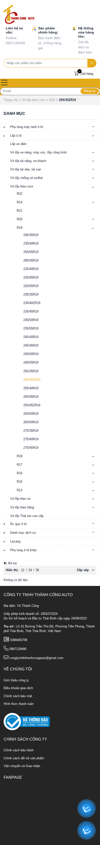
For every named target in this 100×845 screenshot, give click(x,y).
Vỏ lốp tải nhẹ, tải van (25, 169)
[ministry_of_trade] (27, 721)
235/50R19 (30, 320)
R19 (52, 100)
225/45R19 (30, 277)
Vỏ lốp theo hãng (22, 507)
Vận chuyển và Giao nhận (22, 766)
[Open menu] (4, 83)
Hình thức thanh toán (18, 704)
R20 (19, 219)
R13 (19, 490)
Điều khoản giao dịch (18, 688)
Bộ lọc (12, 563)
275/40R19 (30, 439)
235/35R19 (30, 294)
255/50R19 (30, 413)
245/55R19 (30, 362)
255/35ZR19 (31, 379)
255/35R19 (30, 371)
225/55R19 (30, 286)
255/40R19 (30, 388)
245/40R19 (30, 337)
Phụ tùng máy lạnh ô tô (26, 127)
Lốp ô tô (16, 135)
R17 (19, 464)
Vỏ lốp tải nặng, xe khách (28, 161)
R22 (19, 193)
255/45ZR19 (31, 405)
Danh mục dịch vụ (23, 532)
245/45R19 (30, 345)
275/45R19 (30, 447)
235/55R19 (30, 328)
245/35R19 (30, 235)
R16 (19, 473)
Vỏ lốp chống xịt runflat (26, 178)
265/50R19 (30, 422)
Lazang (15, 541)
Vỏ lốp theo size (33, 100)
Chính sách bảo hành (18, 750)
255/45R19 (30, 396)
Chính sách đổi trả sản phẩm (24, 758)
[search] (92, 63)
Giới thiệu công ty (16, 680)
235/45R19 (30, 311)
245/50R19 (30, 354)
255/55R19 (30, 252)
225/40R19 (30, 269)
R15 (19, 481)
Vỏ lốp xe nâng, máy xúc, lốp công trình (38, 152)
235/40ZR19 (31, 303)
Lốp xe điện (18, 144)
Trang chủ (11, 100)
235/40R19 (30, 243)
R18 (19, 456)
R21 (19, 210)
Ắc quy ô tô (18, 524)
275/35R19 (30, 430)
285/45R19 (30, 260)
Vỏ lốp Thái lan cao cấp (26, 516)
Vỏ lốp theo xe (20, 498)
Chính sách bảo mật (18, 696)
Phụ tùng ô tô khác (23, 550)
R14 (19, 202)
